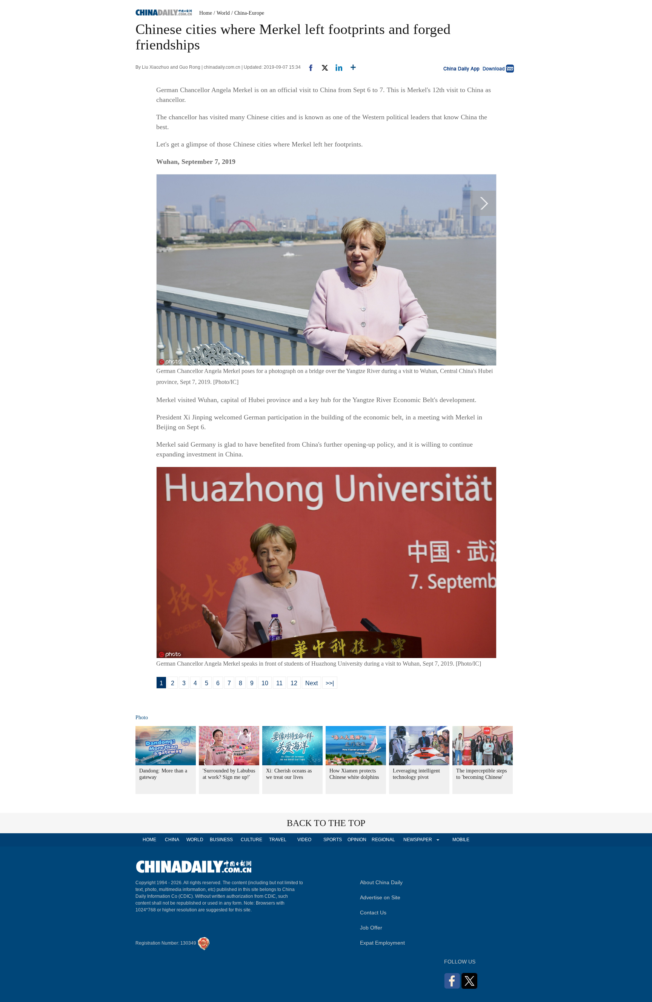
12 (294, 683)
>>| (330, 683)
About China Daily (381, 882)
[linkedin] (336, 67)
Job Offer (371, 928)
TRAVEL (277, 839)
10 (264, 683)
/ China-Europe (247, 13)
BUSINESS (221, 839)
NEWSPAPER (417, 839)
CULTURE (251, 839)
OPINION (357, 839)
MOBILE (460, 839)
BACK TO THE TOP (326, 823)
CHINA (172, 839)
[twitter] (321, 67)
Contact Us (373, 913)
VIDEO (304, 839)
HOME (149, 839)
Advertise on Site (380, 897)
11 (279, 683)
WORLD (194, 839)
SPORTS (332, 839)
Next (311, 683)
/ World (222, 13)
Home (205, 13)
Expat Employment (382, 943)
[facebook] (308, 67)
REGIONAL (383, 839)
